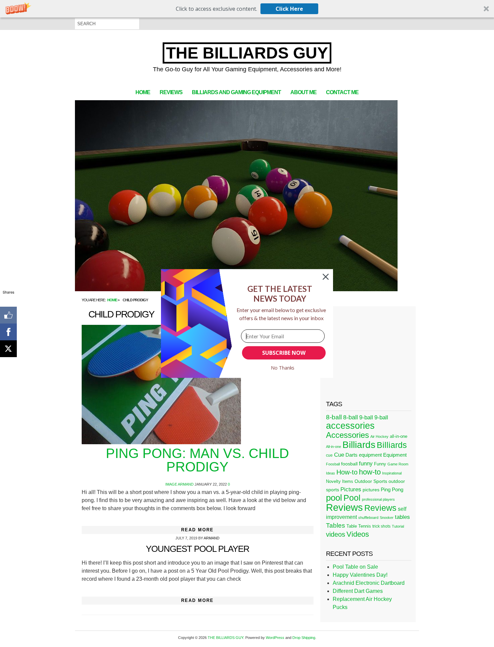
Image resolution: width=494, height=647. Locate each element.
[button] (279, 293)
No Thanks (283, 368)
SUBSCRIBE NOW (283, 352)
